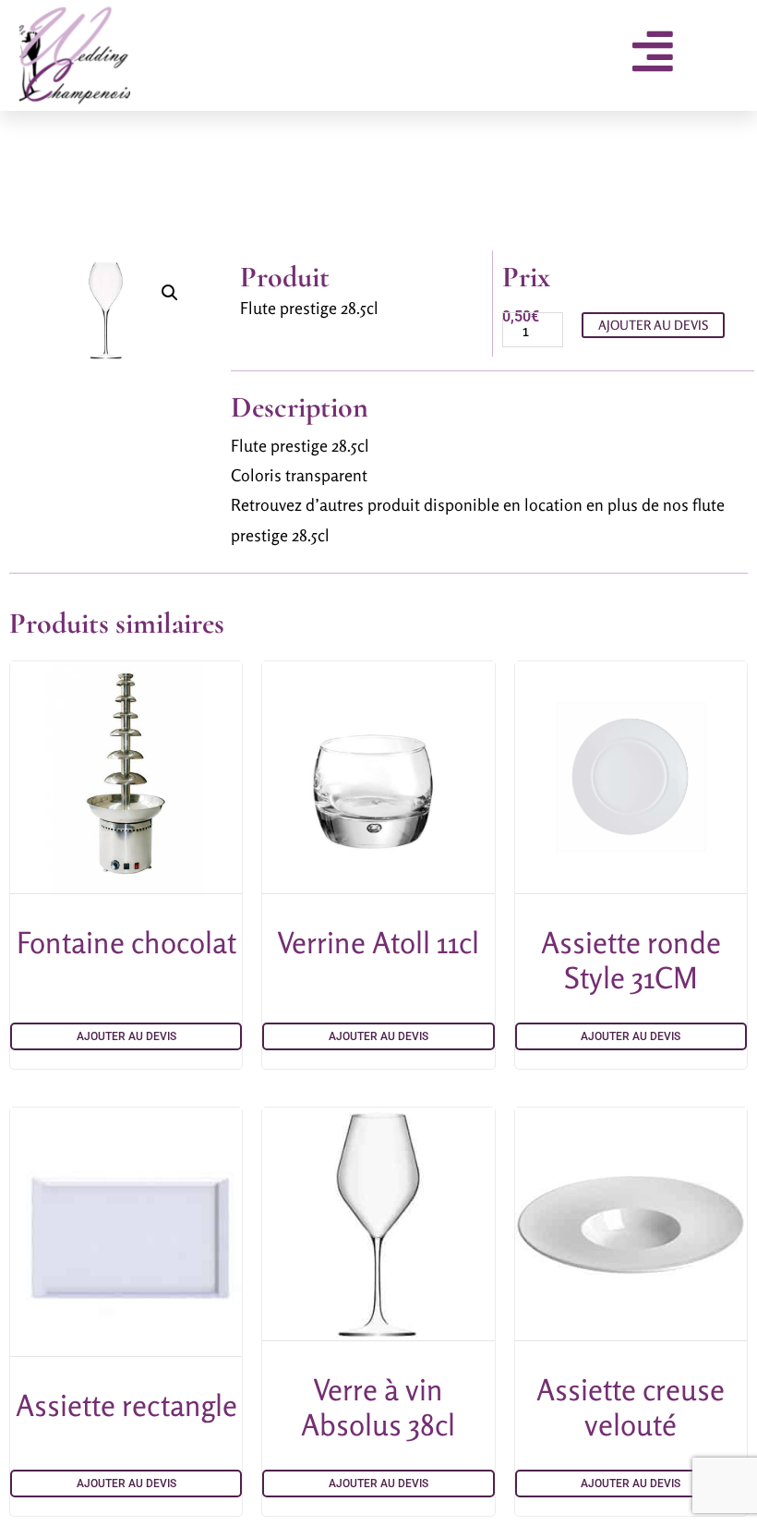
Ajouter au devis (653, 325)
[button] (169, 292)
